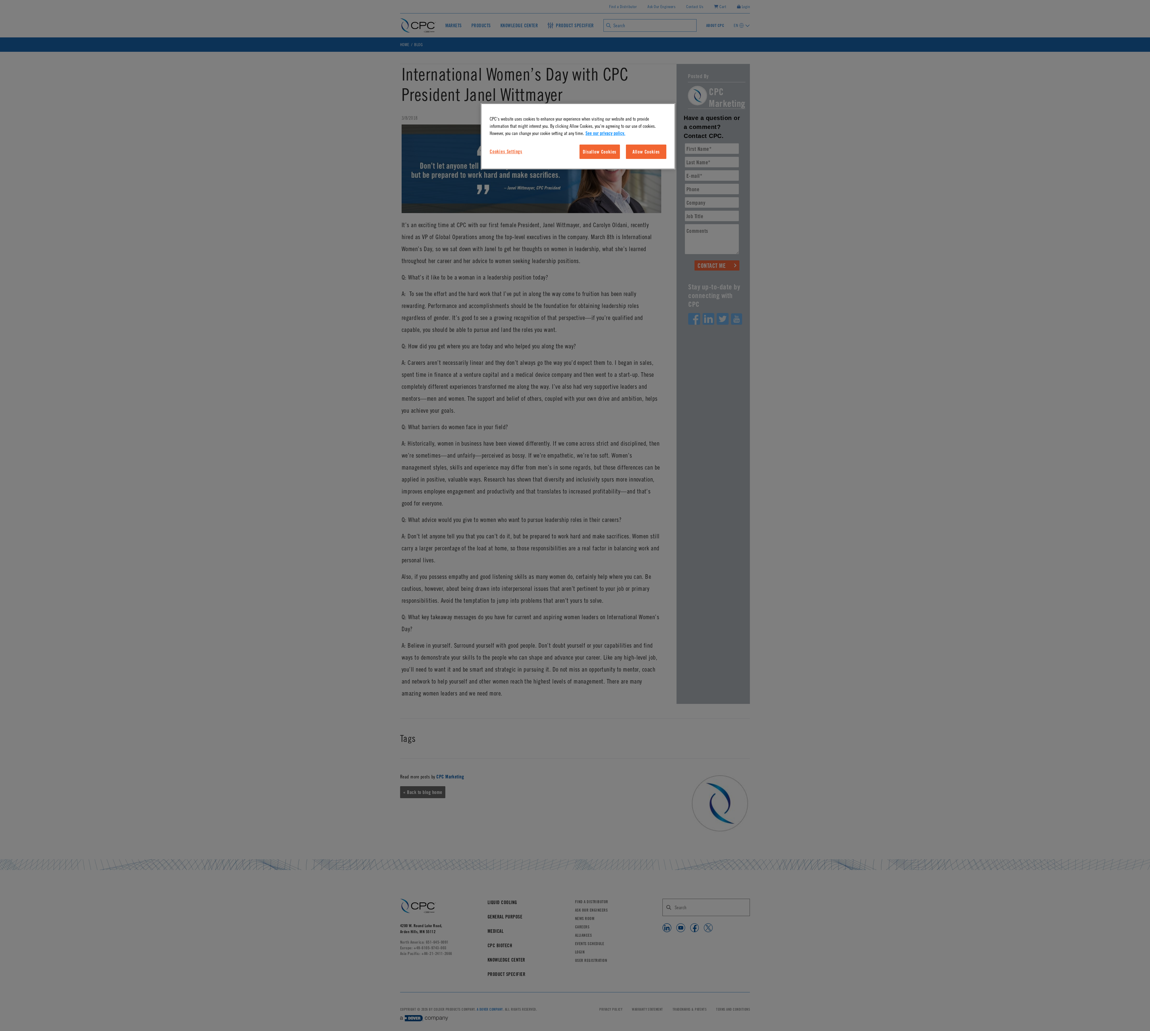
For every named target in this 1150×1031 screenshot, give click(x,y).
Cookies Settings (506, 151)
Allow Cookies (646, 152)
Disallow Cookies (599, 152)
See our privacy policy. (605, 133)
